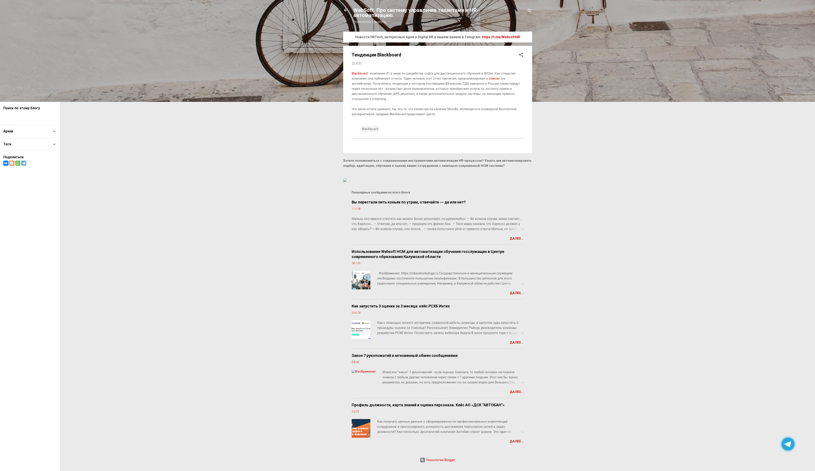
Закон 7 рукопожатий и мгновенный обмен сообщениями (405, 355)
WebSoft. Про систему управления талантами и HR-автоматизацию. (416, 12)
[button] (521, 55)
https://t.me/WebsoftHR (501, 37)
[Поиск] (529, 11)
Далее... (517, 238)
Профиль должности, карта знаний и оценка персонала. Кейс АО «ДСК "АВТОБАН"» (428, 405)
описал (494, 78)
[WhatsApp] (17, 163)
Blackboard (360, 73)
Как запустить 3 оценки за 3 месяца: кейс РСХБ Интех (401, 306)
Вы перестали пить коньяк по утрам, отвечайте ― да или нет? (409, 202)
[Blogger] (11, 163)
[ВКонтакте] (5, 163)
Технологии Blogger (440, 460)
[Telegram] (23, 163)
